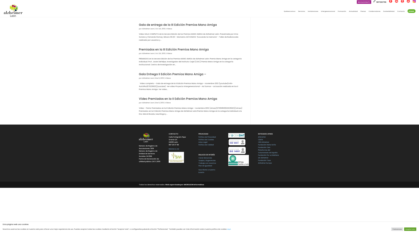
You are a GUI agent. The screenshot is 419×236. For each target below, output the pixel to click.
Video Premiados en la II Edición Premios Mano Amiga (178, 99)
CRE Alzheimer (263, 142)
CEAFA (260, 140)
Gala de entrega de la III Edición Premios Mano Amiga (178, 25)
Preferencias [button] (397, 229)
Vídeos (169, 29)
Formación (342, 11)
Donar (411, 11)
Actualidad (353, 11)
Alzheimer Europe (265, 163)
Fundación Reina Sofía (267, 145)
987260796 (381, 2)
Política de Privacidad (207, 137)
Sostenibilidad (388, 11)
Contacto (401, 11)
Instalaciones (313, 11)
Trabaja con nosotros (207, 163)
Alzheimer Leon (148, 29)
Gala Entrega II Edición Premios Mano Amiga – (172, 74)
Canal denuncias (205, 158)
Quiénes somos (289, 11)
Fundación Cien (264, 147)
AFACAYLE (262, 137)
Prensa (363, 11)
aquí (229, 229)
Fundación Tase (264, 160)
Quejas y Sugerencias (207, 160)
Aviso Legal (202, 142)
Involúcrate (364, 2)
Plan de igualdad (205, 166)
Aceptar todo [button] (410, 229)
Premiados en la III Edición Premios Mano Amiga (174, 49)
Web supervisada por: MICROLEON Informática (184, 185)
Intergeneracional (328, 11)
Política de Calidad (206, 145)
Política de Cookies (206, 140)
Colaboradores (374, 11)
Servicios (301, 11)
